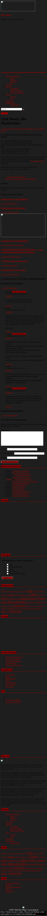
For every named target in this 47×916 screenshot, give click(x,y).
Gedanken (9, 101)
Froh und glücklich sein (20, 473)
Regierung (4, 606)
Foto (30, 591)
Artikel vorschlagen (12, 883)
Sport (11, 569)
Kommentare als (13, 702)
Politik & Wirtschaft (12, 76)
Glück (33, 594)
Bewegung (13, 571)
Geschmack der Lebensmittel (14, 241)
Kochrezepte (10, 103)
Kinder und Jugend (17, 93)
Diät (10, 565)
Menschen (14, 602)
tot (35, 606)
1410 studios (10, 674)
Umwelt (13, 97)
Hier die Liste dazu (37, 161)
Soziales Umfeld (16, 91)
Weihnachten (26, 608)
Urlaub (10, 608)
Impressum (9, 891)
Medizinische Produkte (17, 574)
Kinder (43, 595)
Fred (16, 257)
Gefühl (10, 595)
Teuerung (27, 606)
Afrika (3, 591)
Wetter (40, 608)
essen (35, 129)
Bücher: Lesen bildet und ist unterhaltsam (21, 179)
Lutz (14, 204)
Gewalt (27, 595)
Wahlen (19, 608)
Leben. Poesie (36, 598)
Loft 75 (8, 681)
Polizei (44, 602)
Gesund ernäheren (15, 567)
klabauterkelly (10, 679)
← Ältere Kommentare (9, 288)
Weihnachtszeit (34, 608)
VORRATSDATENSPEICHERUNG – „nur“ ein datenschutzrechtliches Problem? (22, 251)
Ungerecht (4, 608)
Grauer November (19, 486)
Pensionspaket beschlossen (13, 208)
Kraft (4, 598)
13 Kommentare (26, 129)
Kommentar (5, 430)
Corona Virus (13, 591)
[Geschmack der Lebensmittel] (23, 236)
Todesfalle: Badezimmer (15, 177)
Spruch (19, 605)
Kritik (3, 131)
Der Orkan (6, 15)
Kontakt (8, 885)
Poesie (33, 602)
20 (20, 257)
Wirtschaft (13, 80)
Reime (11, 606)
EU (26, 591)
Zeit (8, 612)
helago (7, 677)
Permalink (9, 296)
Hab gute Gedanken (12, 659)
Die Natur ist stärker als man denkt (24, 481)
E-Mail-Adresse (7, 453)
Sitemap (8, 889)
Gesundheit (14, 89)
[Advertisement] (23, 48)
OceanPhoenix (10, 683)
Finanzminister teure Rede (13, 270)
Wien (3, 611)
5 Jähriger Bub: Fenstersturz (14, 261)
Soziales (8, 86)
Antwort (8, 306)
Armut (7, 591)
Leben (23, 598)
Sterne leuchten (11, 663)
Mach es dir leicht (18, 488)
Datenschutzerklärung (13, 887)
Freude (36, 591)
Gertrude (17, 129)
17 (17, 204)
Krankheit (10, 599)
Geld (16, 595)
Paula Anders (10, 685)
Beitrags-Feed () (12, 700)
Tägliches (8, 84)
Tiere (12, 99)
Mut (23, 602)
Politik (12, 78)
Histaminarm (14, 105)
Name (4, 449)
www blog (9, 687)
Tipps (32, 606)
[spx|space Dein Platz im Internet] (23, 908)
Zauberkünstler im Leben (21, 492)
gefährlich (41, 129)
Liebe (4, 601)
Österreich (15, 611)
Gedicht (41, 591)
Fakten (12, 82)
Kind (39, 595)
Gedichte (4, 595)
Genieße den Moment (20, 494)
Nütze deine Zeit (18, 490)
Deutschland (21, 591)
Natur (7, 95)
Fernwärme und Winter (20, 471)
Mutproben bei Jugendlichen (14, 199)
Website (4, 458)
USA (14, 608)
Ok (37, 914)
